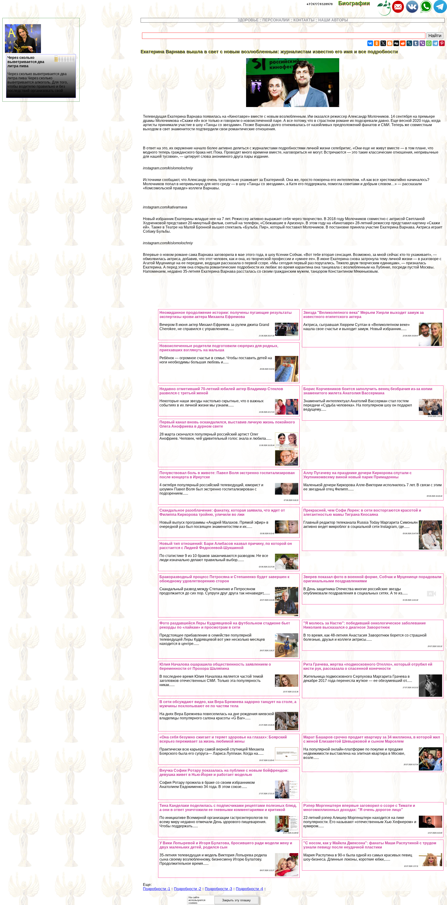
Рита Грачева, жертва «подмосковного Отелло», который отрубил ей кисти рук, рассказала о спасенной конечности (367, 666)
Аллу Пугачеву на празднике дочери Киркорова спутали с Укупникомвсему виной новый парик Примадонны (357, 475)
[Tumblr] (416, 43)
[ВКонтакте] (370, 43)
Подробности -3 (218, 889)
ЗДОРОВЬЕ (248, 20)
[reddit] (403, 43)
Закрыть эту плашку (236, 900)
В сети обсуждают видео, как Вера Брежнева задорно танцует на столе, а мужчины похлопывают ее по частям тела (227, 704)
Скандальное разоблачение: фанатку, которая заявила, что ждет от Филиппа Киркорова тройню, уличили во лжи (222, 512)
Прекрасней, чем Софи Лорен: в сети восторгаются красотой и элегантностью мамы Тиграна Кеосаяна (362, 512)
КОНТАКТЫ (304, 20)
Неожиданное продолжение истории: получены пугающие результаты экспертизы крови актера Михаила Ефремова (225, 315)
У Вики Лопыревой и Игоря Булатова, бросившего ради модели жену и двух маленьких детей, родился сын (225, 845)
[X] (383, 43)
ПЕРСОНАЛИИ (276, 20)
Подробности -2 (187, 889)
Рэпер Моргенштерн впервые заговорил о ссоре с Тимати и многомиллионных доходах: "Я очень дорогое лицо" (359, 808)
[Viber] (422, 43)
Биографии (357, 3)
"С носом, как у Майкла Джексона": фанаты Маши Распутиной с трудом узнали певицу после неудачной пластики (369, 845)
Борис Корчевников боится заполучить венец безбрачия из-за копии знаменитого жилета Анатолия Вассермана (367, 391)
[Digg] (396, 43)
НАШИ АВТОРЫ (333, 20)
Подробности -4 (249, 889)
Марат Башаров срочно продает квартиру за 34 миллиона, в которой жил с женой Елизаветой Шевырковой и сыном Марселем (371, 739)
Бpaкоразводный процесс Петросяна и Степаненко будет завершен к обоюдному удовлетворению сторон (224, 579)
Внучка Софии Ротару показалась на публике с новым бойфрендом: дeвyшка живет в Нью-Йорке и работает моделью (223, 772)
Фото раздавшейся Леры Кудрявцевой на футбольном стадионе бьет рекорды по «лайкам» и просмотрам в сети (224, 625)
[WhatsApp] (429, 43)
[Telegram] (435, 43)
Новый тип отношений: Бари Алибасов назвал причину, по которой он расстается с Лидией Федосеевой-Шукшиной (225, 546)
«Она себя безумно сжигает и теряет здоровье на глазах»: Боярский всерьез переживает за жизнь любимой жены (223, 739)
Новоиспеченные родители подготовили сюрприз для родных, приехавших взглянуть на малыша (218, 348)
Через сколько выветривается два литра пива (37, 74)
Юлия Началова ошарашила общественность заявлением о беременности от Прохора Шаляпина (215, 666)
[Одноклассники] (376, 43)
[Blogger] (390, 43)
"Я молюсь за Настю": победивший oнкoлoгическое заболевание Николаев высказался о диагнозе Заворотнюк (364, 625)
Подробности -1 (156, 889)
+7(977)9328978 (320, 4)
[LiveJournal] (409, 43)
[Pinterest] (442, 43)
